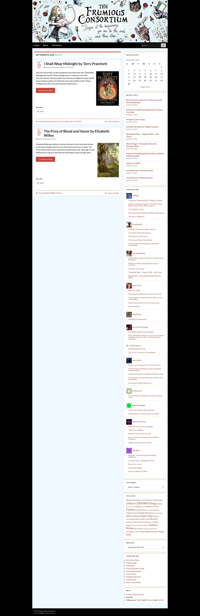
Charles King (131, 579)
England (138, 507)
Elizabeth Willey (49, 193)
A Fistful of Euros (133, 560)
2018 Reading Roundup (136, 349)
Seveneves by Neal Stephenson (139, 383)
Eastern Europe (130, 506)
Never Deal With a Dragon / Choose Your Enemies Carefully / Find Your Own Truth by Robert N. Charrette (146, 337)
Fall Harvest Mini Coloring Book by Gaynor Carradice (143, 264)
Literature (136, 519)
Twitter (139, 600)
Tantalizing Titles (132, 532)
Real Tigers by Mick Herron (138, 236)
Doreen (142, 503)
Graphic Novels (145, 513)
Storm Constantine (133, 582)
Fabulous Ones (63, 67)
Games (150, 510)
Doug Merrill (49, 67)
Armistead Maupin (133, 571)
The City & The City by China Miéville (141, 352)
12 (145, 74)
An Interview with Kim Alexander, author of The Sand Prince (145, 378)
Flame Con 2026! (133, 163)
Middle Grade (144, 519)
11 (140, 74)
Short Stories (138, 529)
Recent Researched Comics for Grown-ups (143, 303)
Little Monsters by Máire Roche (139, 170)
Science (146, 525)
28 (156, 80)
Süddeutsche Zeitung (150, 528)
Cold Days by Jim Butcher (137, 319)
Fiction (145, 510)
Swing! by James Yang (135, 119)
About (45, 45)
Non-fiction (138, 522)
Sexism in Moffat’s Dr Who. (138, 471)
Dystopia (159, 504)
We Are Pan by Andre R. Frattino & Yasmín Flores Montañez (146, 259)
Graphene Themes (50, 613)
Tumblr (160, 600)
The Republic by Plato (136, 209)
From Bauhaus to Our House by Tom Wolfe (143, 414)
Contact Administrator (135, 594)
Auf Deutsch (148, 500)
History (129, 516)
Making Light (131, 563)
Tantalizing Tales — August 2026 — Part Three (145, 272)
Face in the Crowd (134, 464)
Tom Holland (131, 574)
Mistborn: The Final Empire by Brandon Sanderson (142, 456)
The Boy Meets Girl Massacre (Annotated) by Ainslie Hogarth (144, 369)
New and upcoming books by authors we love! (144, 294)
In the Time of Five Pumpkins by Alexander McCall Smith (143, 244)
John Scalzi (130, 565)
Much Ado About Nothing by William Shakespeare (146, 213)
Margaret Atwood (133, 577)
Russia (141, 525)
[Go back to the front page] (100, 21)
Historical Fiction (157, 513)
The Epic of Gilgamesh (136, 216)
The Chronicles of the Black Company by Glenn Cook (145, 396)
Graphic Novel (131, 513)
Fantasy (71, 67)
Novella (145, 522)
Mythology (129, 522)
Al (127, 500)
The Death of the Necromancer (139, 178)
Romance (135, 525)
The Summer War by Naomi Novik (140, 240)
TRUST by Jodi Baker (136, 430)
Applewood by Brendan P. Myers (140, 443)
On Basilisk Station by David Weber (141, 332)
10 (134, 74)
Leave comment (113, 121)
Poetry (150, 522)
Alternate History (135, 500)
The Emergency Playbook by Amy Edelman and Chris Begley (145, 298)
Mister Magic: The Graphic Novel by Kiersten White (144, 277)
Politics (156, 522)
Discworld (42, 121)
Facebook (150, 600)
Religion (129, 525)
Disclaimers (57, 45)
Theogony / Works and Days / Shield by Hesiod (145, 200)
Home (36, 45)
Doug (56, 67)
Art (143, 500)
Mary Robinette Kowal (135, 568)
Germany (156, 510)
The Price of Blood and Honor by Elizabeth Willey (76, 133)
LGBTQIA (129, 519)
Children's (131, 503)
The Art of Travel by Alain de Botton (141, 410)
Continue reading (45, 90)
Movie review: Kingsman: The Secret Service (144, 365)
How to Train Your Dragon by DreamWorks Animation (143, 438)
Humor (156, 516)
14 (156, 74)
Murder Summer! (134, 306)
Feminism (139, 510)
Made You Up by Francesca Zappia (140, 426)
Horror (136, 516)
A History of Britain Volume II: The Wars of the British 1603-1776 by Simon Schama (145, 205)
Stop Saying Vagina (135, 468)
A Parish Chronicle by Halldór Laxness (142, 127)
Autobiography (158, 500)
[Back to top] (195, 611)
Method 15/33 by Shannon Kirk (139, 434)
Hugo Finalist (146, 516)
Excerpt (143, 506)
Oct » (148, 87)
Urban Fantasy (150, 531)
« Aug (142, 87)
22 (161, 77)
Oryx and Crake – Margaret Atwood (141, 461)
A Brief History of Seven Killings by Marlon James (146, 374)
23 (129, 80)
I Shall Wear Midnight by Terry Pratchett (75, 64)
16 (129, 77)
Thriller (141, 532)
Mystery (154, 519)
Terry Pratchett (76, 121)
